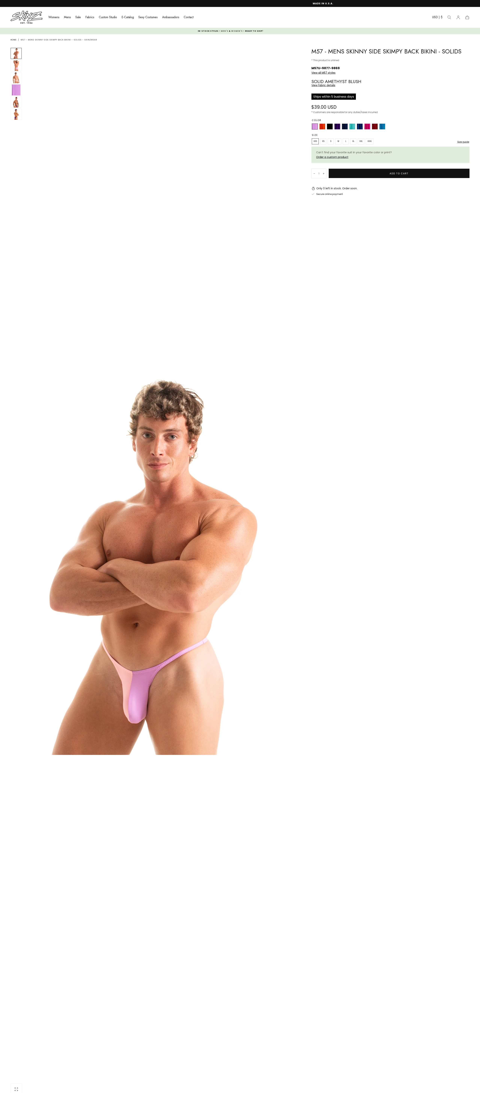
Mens (67, 17)
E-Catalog (128, 17)
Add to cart (399, 173)
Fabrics (89, 17)
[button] (437, 18)
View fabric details (323, 85)
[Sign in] (458, 17)
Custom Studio (108, 17)
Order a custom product (332, 157)
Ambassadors (170, 17)
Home (13, 39)
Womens (53, 17)
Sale (78, 17)
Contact (189, 17)
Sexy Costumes (148, 17)
